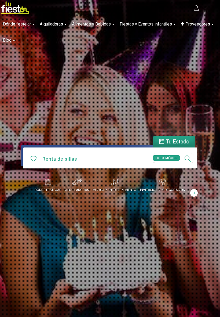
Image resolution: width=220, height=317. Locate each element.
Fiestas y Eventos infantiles (146, 24)
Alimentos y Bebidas (91, 24)
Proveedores (197, 24)
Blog (7, 40)
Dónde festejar (17, 24)
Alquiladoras (51, 24)
